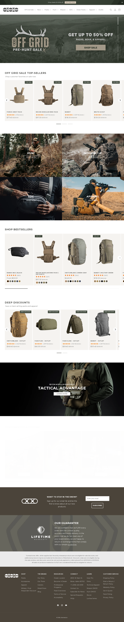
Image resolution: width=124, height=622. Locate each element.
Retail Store (42, 588)
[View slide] (62, 39)
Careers (40, 585)
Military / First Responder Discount (28, 589)
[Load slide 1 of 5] (118, 21)
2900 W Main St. (76, 578)
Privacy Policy (108, 597)
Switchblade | (76, 272)
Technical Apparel (93, 585)
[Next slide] (120, 100)
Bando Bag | (14, 272)
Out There (41, 581)
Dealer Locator (59, 578)
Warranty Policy (109, 587)
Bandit (68, 112)
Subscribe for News (77, 592)
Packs (23, 578)
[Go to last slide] (7, 100)
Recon (89, 595)
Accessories (25, 581)
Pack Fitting (107, 594)
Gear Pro (90, 578)
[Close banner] (122, 2)
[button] (29, 10)
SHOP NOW (31, 157)
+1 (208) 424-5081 (76, 585)
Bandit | (103, 272)
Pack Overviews (60, 591)
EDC (31, 196)
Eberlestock (64, 617)
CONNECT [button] (74, 574)
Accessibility (58, 597)
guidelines (72, 545)
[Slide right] (120, 258)
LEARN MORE (62, 394)
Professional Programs (58, 586)
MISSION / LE (93, 153)
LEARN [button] (89, 574)
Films (89, 581)
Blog (39, 592)
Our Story (41, 578)
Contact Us (74, 588)
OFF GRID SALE (70, 2)
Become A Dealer (60, 581)
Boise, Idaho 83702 (77, 581)
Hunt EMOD (91, 592)
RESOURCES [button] (58, 574)
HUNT (31, 153)
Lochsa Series (92, 598)
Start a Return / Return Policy (109, 583)
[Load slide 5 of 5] (118, 57)
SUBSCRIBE (97, 505)
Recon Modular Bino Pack (47, 112)
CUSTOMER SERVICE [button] (111, 574)
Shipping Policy (108, 578)
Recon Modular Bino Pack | (47, 273)
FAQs (72, 598)
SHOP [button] (23, 574)
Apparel (24, 585)
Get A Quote (107, 591)
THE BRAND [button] (42, 574)
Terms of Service (60, 594)
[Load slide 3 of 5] (118, 39)
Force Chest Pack (14, 112)
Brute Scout (99, 112)
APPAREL (93, 196)
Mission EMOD (92, 588)
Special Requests (76, 595)
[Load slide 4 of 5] (118, 48)
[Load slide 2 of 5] (118, 30)
